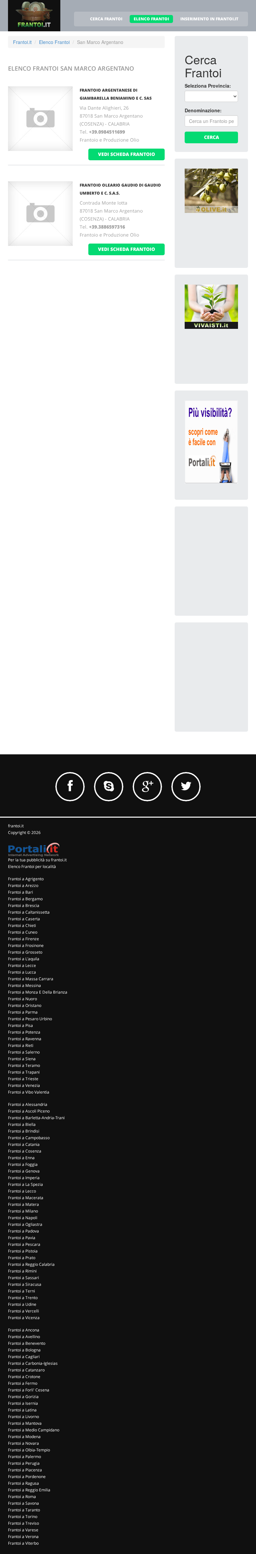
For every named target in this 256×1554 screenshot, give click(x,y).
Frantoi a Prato (21, 1257)
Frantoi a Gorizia (23, 1396)
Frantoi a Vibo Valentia (28, 1092)
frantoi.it (16, 826)
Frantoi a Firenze (23, 939)
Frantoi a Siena (22, 1059)
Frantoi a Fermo (22, 1383)
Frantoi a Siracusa (24, 1284)
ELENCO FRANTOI (151, 19)
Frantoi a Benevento (26, 1343)
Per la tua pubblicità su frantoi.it (37, 860)
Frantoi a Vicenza (24, 1317)
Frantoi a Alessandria (27, 1104)
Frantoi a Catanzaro (26, 1370)
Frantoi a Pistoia (23, 1251)
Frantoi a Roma (22, 1496)
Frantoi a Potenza (24, 1032)
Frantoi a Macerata (25, 1197)
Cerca (211, 137)
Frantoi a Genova (24, 1171)
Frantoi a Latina (22, 1410)
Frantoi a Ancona (23, 1330)
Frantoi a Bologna (24, 1350)
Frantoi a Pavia (21, 1237)
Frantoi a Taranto (24, 1510)
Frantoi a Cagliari (24, 1356)
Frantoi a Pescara (24, 1244)
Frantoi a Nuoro (22, 999)
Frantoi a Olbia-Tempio (29, 1450)
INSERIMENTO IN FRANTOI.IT (209, 19)
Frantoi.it (22, 42)
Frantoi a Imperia (24, 1177)
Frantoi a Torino (22, 1516)
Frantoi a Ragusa (23, 1483)
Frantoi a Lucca (22, 972)
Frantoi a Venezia (24, 1085)
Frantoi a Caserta (24, 919)
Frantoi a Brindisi (23, 1131)
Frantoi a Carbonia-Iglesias (33, 1363)
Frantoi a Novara (23, 1443)
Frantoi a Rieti (20, 1045)
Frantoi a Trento (23, 1297)
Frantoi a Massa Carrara (30, 979)
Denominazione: (203, 110)
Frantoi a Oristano (24, 1005)
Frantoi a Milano (23, 1211)
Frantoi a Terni (21, 1291)
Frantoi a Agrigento (26, 879)
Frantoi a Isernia (23, 1403)
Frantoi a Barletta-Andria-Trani (36, 1118)
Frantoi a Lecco (22, 1191)
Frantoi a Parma (23, 1012)
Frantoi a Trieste (23, 1079)
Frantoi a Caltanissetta (29, 912)
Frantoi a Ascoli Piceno (29, 1111)
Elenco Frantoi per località (32, 866)
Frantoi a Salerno (24, 1052)
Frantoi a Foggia (23, 1164)
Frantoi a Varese (23, 1530)
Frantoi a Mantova (25, 1423)
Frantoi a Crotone (24, 1376)
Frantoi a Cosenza (24, 1151)
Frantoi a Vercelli (23, 1311)
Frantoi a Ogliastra (25, 1224)
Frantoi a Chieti (22, 925)
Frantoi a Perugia (24, 1463)
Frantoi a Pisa (20, 1025)
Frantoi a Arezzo (23, 885)
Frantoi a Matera (23, 1204)
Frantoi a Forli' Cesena (28, 1390)
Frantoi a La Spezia (25, 1184)
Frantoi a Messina (24, 985)
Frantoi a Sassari (23, 1277)
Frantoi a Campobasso (29, 1138)
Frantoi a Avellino (24, 1336)
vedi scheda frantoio (126, 154)
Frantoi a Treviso (23, 1523)
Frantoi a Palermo (24, 1456)
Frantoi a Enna (21, 1158)
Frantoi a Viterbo (23, 1543)
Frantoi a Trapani (24, 1072)
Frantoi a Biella (22, 1124)
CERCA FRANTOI (106, 19)
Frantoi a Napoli (22, 1217)
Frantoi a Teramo (24, 1065)
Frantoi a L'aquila (23, 959)
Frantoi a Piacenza (25, 1470)
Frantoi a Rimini (22, 1271)
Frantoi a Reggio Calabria (31, 1264)
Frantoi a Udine (22, 1304)
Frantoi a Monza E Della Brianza (37, 992)
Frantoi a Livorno (23, 1416)
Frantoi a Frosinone (26, 945)
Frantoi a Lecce (22, 965)
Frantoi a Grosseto (25, 952)
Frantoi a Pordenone (27, 1476)
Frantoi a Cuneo (22, 932)
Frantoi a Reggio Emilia (29, 1490)
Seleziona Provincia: (208, 85)
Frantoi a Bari (20, 892)
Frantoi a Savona (23, 1503)
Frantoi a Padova (23, 1231)
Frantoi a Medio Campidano (33, 1430)
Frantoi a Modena (24, 1436)
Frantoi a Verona (23, 1536)
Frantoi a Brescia (23, 905)
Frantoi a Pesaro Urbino (30, 1019)
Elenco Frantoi (54, 42)
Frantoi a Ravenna (24, 1039)
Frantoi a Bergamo (25, 899)
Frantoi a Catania (24, 1144)
